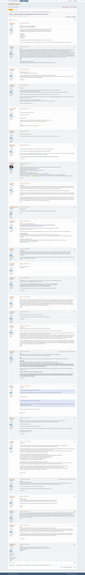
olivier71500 (13, 108)
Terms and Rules (71, 573)
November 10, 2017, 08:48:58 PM (24, 163)
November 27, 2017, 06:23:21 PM (25, 441)
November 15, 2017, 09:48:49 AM (24, 277)
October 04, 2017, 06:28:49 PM (24, 23)
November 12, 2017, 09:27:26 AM (24, 183)
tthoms (12, 46)
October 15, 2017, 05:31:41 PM (24, 69)
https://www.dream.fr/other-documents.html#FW (29, 241)
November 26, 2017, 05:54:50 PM (25, 385)
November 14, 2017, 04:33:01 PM (24, 248)
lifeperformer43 (14, 207)
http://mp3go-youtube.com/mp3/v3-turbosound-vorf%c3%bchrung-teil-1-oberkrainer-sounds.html (37, 62)
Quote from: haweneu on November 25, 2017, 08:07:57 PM (30, 390)
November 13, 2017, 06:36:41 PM (24, 220)
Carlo (12, 386)
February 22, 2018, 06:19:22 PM (24, 544)
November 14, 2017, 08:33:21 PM (24, 263)
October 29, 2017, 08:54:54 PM (24, 108)
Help (67, 573)
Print (75, 562)
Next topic (74, 16)
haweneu (13, 23)
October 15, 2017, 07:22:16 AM (24, 46)
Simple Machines (15, 573)
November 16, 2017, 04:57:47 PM (24, 311)
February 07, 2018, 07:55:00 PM (24, 496)
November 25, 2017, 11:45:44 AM (24, 325)
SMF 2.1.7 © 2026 (10, 573)
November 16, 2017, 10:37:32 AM (24, 296)
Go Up (10, 562)
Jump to (61, 567)
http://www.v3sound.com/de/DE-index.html (27, 27)
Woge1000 (13, 544)
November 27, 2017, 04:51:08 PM (24, 417)
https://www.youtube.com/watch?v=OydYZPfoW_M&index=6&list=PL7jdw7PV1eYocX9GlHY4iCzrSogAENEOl (39, 156)
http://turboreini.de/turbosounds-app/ (27, 61)
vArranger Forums (14, 4)
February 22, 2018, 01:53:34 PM (24, 511)
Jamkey (12, 163)
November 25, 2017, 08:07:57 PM (24, 351)
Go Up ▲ (75, 573)
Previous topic (68, 16)
